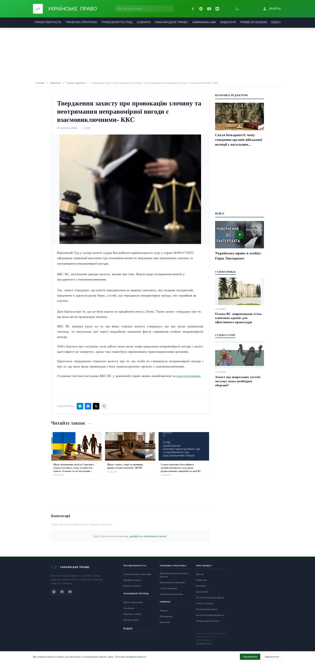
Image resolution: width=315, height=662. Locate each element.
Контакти (201, 585)
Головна (40, 82)
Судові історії (225, 335)
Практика (55, 82)
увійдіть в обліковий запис (148, 536)
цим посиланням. (188, 376)
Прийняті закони (132, 580)
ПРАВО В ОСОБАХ (253, 22)
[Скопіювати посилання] (104, 406)
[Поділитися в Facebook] (88, 406)
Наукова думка (131, 619)
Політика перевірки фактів (210, 597)
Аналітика (128, 608)
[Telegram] (200, 8)
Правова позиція (132, 613)
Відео (128, 628)
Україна (164, 610)
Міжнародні (166, 616)
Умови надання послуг (207, 620)
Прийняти (250, 656)
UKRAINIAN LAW (204, 22)
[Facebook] (192, 8)
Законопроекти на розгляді (137, 574)
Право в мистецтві (133, 602)
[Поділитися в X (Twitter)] (96, 406)
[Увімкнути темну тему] (237, 8)
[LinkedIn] (217, 8)
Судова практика (75, 82)
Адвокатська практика (171, 594)
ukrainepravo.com (204, 643)
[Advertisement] (157, 53)
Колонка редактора (231, 95)
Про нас (200, 574)
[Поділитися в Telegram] (80, 406)
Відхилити (272, 656)
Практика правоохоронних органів (174, 575)
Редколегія (201, 580)
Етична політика (204, 603)
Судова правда (225, 271)
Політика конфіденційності (210, 615)
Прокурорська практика (172, 582)
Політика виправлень (207, 609)
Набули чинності (132, 585)
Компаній (165, 622)
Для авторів (202, 591)
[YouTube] (209, 8)
